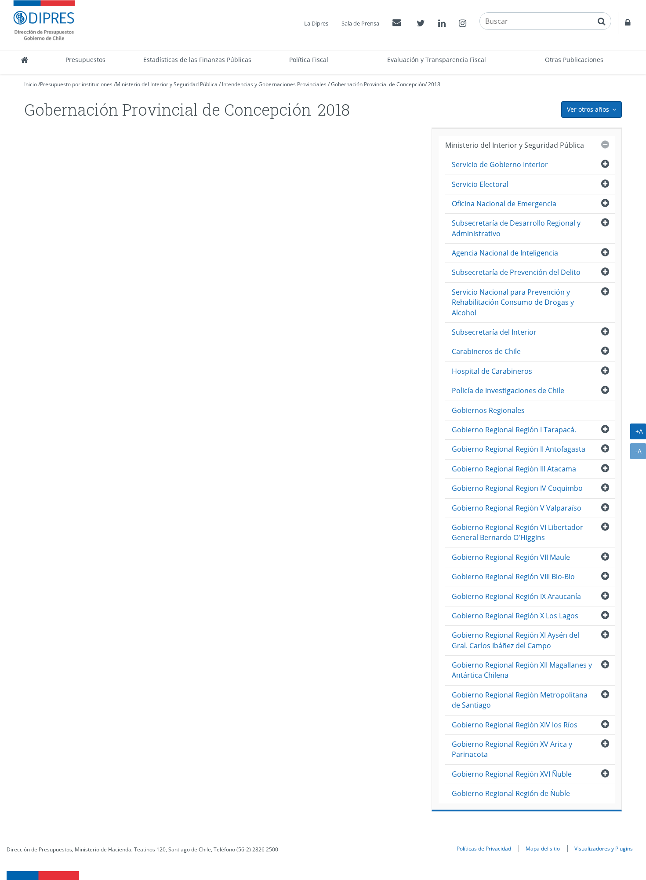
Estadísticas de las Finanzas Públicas (197, 59)
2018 (434, 84)
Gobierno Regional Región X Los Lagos (515, 616)
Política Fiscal (308, 59)
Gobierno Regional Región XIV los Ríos (514, 725)
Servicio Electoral (480, 184)
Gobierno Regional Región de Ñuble (511, 793)
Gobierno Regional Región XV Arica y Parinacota (512, 749)
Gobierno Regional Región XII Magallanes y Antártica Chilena (522, 670)
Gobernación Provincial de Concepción (378, 84)
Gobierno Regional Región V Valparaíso (516, 508)
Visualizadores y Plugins (603, 848)
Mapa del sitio (543, 848)
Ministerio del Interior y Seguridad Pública (167, 84)
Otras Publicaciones (574, 59)
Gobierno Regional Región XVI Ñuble (512, 774)
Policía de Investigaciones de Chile (508, 390)
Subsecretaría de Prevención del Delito (516, 272)
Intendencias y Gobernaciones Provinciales (274, 84)
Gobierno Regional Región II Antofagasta (518, 449)
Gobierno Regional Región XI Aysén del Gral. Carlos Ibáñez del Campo (515, 640)
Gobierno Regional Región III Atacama (514, 469)
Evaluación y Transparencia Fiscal (436, 59)
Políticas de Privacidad (484, 848)
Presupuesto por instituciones (76, 84)
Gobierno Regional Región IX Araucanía (516, 596)
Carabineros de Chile (486, 351)
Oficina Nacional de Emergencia (504, 203)
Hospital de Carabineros (492, 371)
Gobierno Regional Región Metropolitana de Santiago (520, 700)
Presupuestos (85, 59)
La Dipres (316, 23)
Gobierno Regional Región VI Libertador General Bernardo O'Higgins (517, 532)
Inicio (30, 84)
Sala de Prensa (360, 23)
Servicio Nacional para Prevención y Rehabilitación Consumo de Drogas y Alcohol (513, 302)
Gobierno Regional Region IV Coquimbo (517, 488)
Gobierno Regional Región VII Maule (511, 557)
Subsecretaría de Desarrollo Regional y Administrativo (516, 228)
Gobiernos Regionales (488, 410)
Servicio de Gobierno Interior (500, 164)
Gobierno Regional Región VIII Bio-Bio (513, 576)
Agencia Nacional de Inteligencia (505, 253)
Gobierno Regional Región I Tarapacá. (514, 430)
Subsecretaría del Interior (494, 332)
